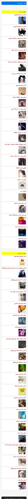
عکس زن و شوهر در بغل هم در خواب (17, 62)
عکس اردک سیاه (22, 433)
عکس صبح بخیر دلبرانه (20, 386)
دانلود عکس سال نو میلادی (19, 315)
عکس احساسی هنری (21, 374)
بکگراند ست (23, 191)
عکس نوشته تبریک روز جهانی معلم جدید (16, 339)
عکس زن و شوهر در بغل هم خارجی (17, 38)
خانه (25, 3)
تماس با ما (19, 3)
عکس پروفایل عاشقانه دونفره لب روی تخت (15, 144)
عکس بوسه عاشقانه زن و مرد (19, 74)
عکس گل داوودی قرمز (20, 327)
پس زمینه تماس (22, 239)
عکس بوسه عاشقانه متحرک (19, 97)
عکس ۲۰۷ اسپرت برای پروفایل (18, 280)
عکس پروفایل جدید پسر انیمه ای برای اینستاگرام (14, 268)
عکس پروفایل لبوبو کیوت (20, 256)
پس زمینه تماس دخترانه (20, 203)
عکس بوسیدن (22, 121)
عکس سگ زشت (22, 480)
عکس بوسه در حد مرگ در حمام (18, 156)
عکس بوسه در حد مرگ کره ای (18, 109)
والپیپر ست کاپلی (21, 180)
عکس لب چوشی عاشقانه (20, 132)
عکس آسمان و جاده (21, 409)
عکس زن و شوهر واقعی (20, 15)
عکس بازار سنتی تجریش (20, 398)
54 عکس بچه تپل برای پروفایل (18, 468)
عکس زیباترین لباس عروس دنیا (18, 292)
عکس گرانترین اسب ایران (19, 457)
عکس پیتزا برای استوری (20, 303)
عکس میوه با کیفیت (21, 421)
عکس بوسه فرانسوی (21, 85)
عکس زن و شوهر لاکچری (20, 26)
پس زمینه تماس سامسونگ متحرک (17, 215)
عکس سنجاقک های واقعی (19, 362)
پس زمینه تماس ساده (20, 227)
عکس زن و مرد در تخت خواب (18, 50)
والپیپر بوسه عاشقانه (21, 168)
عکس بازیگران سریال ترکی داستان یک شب (15, 445)
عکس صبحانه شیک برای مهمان (18, 350)
